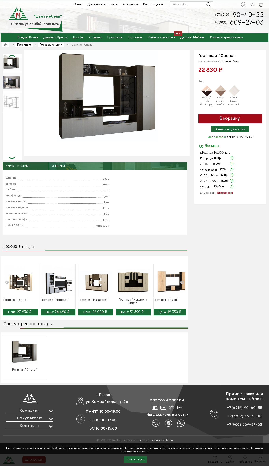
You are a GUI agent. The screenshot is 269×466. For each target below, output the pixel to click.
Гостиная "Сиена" (24, 369)
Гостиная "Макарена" (93, 299)
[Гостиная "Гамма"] (20, 281)
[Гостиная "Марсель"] (58, 281)
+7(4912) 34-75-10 (245, 416)
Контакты (130, 4)
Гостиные (24, 44)
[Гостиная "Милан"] (171, 281)
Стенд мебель (230, 61)
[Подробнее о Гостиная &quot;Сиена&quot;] (24, 352)
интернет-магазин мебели (156, 440)
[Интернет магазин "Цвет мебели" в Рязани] (18, 11)
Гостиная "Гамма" (15, 299)
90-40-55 (248, 14)
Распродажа (153, 4)
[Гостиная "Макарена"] (95, 281)
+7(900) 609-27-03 (244, 425)
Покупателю (29, 418)
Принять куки (135, 459)
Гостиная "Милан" (166, 299)
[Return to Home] (5, 44)
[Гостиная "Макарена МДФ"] (133, 281)
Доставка (212, 145)
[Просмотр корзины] (256, 2)
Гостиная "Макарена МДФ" (133, 301)
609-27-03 (247, 22)
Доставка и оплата (102, 4)
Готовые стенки (51, 44)
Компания (29, 410)
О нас (78, 4)
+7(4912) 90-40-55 (240, 137)
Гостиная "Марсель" (55, 299)
